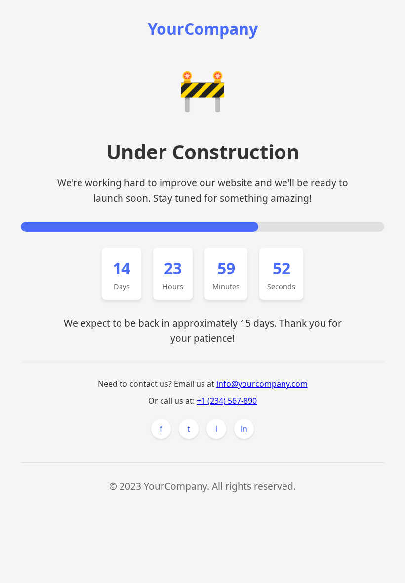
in (244, 428)
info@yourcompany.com (262, 383)
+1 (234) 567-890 (227, 400)
